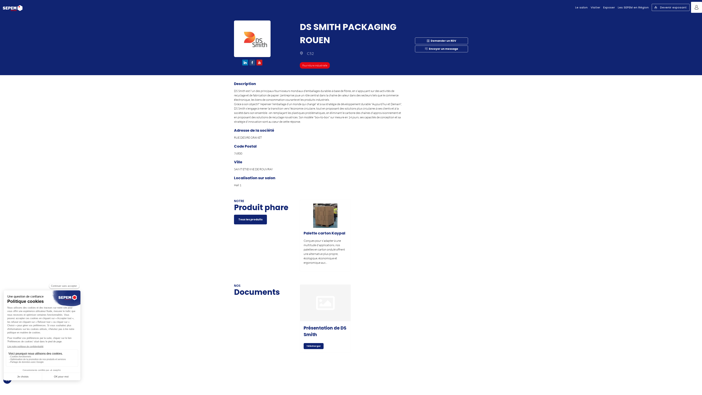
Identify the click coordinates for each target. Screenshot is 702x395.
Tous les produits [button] (250, 219)
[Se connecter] (696, 7)
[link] (581, 7)
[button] (671, 7)
